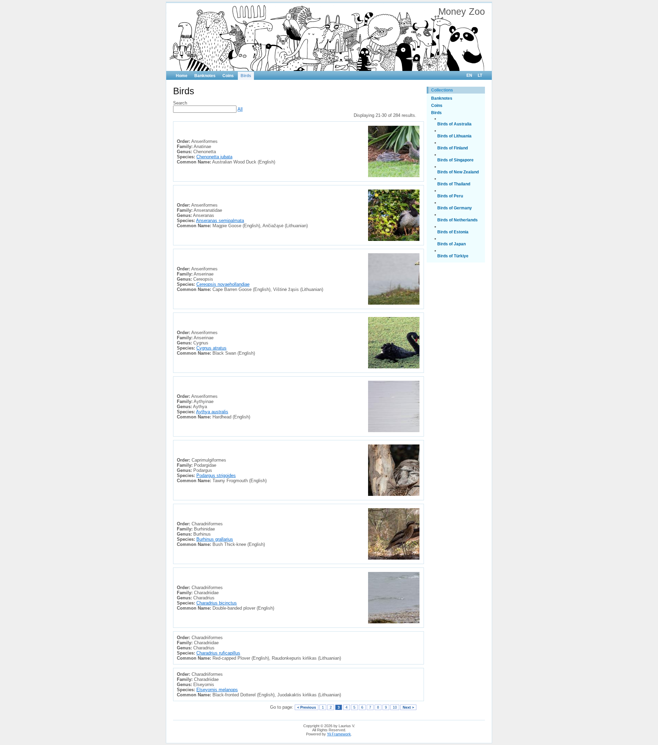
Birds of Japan (451, 244)
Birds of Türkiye (452, 256)
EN (469, 75)
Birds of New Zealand (458, 172)
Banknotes (205, 75)
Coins (228, 75)
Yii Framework (339, 734)
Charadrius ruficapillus (218, 653)
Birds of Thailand (453, 184)
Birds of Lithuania (454, 136)
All (240, 109)
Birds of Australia (454, 124)
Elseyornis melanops (217, 689)
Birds (246, 75)
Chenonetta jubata (214, 156)
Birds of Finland (452, 148)
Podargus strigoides (216, 475)
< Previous (306, 707)
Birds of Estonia (452, 232)
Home (181, 75)
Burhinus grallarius (214, 539)
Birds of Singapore (455, 160)
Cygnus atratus (211, 348)
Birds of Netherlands (457, 220)
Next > (408, 707)
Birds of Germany (454, 208)
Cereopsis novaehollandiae (222, 284)
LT (480, 75)
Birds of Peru (450, 196)
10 (395, 707)
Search (180, 103)
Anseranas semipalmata (220, 220)
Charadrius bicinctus (216, 603)
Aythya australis (212, 411)
